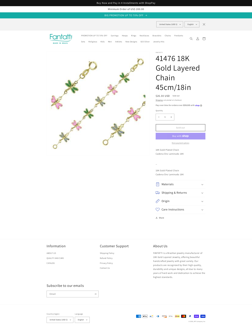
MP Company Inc (199, 321)
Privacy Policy (106, 263)
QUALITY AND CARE (55, 258)
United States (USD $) (59, 319)
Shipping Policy (107, 253)
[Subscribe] (95, 294)
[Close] (204, 24)
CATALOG (51, 263)
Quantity (159, 110)
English (191, 24)
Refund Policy (106, 258)
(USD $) (168, 24)
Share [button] (161, 217)
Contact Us (105, 268)
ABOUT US (51, 253)
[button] (191, 38)
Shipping (159, 100)
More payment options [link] (180, 143)
